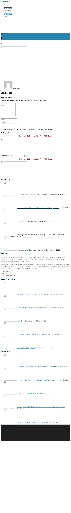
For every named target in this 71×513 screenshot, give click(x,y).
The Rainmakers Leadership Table (28, 308)
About (6, 5)
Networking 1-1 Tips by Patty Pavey (29, 221)
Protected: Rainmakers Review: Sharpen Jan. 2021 (33, 250)
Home (3, 33)
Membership (8, 9)
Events (6, 431)
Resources (7, 11)
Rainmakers (6, 425)
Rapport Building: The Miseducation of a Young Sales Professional (39, 194)
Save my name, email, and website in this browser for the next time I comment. (28, 129)
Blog (5, 434)
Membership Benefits (11, 433)
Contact (6, 13)
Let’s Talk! (8, 14)
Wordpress (32, 425)
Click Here (23, 136)
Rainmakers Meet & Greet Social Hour (29, 294)
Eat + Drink (21, 321)
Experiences (8, 7)
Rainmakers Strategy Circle (26, 348)
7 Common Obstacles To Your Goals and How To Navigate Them (38, 208)
